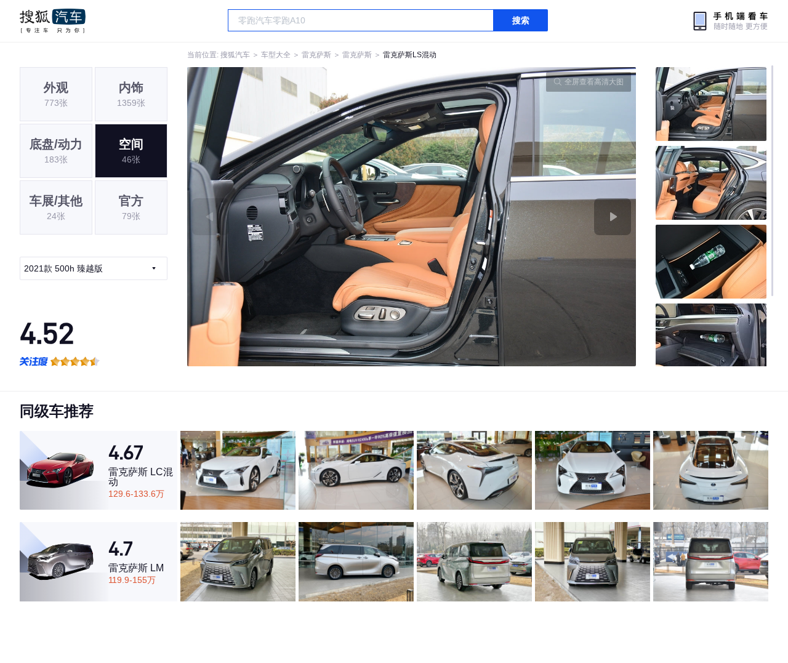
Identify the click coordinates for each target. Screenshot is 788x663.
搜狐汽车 (53, 21)
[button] (299, 216)
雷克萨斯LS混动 (409, 54)
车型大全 (276, 54)
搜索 (520, 20)
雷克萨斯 (316, 54)
